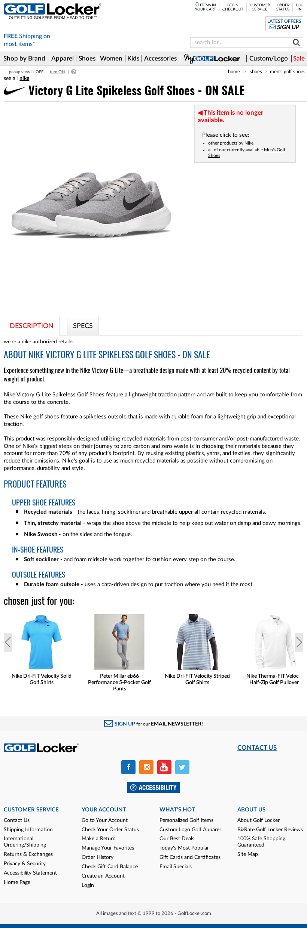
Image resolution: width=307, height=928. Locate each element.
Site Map (247, 854)
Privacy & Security (25, 863)
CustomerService (260, 7)
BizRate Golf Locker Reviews (270, 829)
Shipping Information (28, 829)
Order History (97, 857)
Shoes (256, 71)
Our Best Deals (176, 838)
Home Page (17, 882)
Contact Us (17, 820)
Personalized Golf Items (186, 820)
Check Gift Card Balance (110, 866)
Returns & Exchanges (28, 854)
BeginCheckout (232, 7)
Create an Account (103, 876)
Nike (248, 143)
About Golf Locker (258, 820)
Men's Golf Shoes (288, 71)
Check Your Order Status (110, 829)
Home (234, 71)
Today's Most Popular (184, 848)
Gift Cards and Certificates (190, 857)
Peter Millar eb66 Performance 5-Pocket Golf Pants (119, 683)
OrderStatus (282, 7)
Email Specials (175, 866)
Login (88, 885)
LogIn (299, 7)
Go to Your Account (105, 820)
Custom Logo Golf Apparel (190, 829)
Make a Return (99, 838)
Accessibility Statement (30, 873)
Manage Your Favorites (108, 848)
